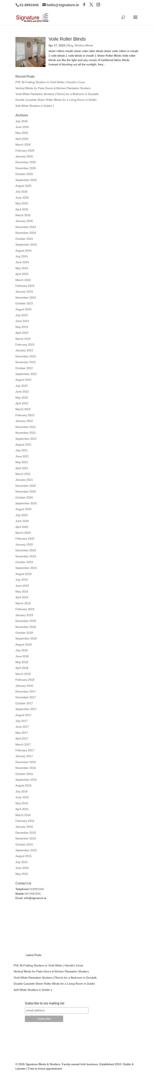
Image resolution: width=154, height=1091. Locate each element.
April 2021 (21, 468)
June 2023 (22, 321)
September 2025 (26, 180)
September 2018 (26, 638)
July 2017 (21, 720)
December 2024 (25, 227)
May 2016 (21, 803)
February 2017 (24, 750)
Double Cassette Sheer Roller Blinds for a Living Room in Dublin (56, 99)
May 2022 (21, 397)
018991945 (36, 889)
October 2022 (24, 368)
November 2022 (25, 362)
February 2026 (24, 150)
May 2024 (21, 268)
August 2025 (23, 185)
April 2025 (21, 209)
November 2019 (25, 556)
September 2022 (26, 374)
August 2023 (23, 309)
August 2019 (23, 573)
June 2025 (22, 197)
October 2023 (24, 303)
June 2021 (22, 456)
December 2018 (25, 620)
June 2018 (22, 656)
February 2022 (24, 415)
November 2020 (25, 491)
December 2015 (25, 832)
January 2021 (24, 479)
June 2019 (22, 585)
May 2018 (21, 662)
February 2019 (24, 609)
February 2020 (24, 538)
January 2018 (24, 685)
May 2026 (21, 132)
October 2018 (24, 632)
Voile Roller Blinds (67, 39)
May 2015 (21, 873)
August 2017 (23, 715)
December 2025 (25, 162)
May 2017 (21, 732)
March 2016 (23, 815)
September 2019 (26, 567)
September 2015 (26, 850)
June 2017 (22, 726)
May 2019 (21, 591)
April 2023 (21, 332)
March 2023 (23, 338)
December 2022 (25, 356)
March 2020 (23, 532)
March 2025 (23, 215)
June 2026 (22, 127)
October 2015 (24, 844)
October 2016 (24, 773)
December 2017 (25, 691)
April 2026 (21, 138)
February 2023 (24, 344)
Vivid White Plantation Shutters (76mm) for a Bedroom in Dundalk (56, 94)
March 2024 (23, 280)
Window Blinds (84, 45)
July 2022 (21, 385)
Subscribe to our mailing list (44, 1003)
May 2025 (21, 203)
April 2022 (21, 403)
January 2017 (24, 756)
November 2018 (25, 626)
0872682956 (33, 893)
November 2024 (25, 232)
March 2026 (23, 144)
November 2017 (25, 697)
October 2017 (24, 703)
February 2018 (24, 679)
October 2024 (24, 238)
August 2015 (23, 856)
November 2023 (25, 297)
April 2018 (21, 667)
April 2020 (21, 527)
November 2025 (25, 168)
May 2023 (21, 327)
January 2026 (24, 156)
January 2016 (24, 826)
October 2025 (24, 174)
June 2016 (22, 797)
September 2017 (26, 709)
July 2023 (21, 315)
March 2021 (23, 474)
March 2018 (23, 673)
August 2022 (23, 379)
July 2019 (21, 579)
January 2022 (24, 421)
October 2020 (24, 497)
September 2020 (26, 503)
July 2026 (21, 121)
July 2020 (21, 515)
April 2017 (21, 738)
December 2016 (25, 762)
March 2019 (23, 603)
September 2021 (26, 438)
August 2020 (23, 509)
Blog (70, 45)
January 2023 (24, 350)
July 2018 (21, 650)
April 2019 (21, 597)
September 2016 (26, 779)
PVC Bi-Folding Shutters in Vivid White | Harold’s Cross (50, 82)
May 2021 (21, 462)
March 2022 (23, 409)
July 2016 (21, 791)
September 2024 (26, 244)
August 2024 (23, 250)
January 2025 (24, 221)
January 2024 (24, 291)
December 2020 (25, 485)
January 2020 (24, 544)
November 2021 (25, 432)
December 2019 (25, 550)
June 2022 (22, 391)
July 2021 (21, 450)
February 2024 (24, 285)
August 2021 (23, 444)
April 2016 (21, 809)
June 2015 (22, 867)
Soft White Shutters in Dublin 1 (34, 105)
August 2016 (23, 785)
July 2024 (21, 256)
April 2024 (21, 274)
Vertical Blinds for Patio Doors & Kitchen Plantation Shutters (53, 88)
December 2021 (25, 427)
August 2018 (23, 644)
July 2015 (21, 862)
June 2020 (22, 521)
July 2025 (21, 191)
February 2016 (24, 820)
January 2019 (24, 615)
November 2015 (25, 838)
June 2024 (22, 262)
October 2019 (24, 562)
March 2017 (23, 744)
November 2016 (25, 767)
